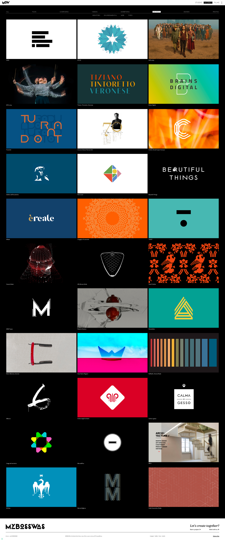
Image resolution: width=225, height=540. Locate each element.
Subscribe (216, 536)
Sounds (187, 12)
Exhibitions (125, 12)
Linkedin (163, 536)
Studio (198, 3)
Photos (216, 12)
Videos (95, 12)
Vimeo (159, 536)
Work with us (213, 529)
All (7, 12)
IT (221, 2)
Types (130, 15)
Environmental (110, 15)
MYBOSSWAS (25, 526)
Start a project (194, 529)
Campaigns (64, 12)
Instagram (152, 536)
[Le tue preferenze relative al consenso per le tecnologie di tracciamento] (2, 539)
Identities (96, 15)
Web (122, 15)
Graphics (156, 12)
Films (216, 3)
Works (208, 3)
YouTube (156, 536)
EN (221, 3)
